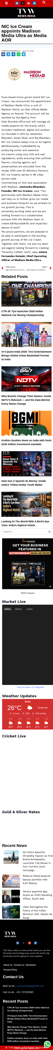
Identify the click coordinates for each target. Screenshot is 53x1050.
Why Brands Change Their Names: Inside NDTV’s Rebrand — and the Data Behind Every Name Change (26, 400)
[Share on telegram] (24, 54)
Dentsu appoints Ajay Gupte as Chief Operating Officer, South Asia (37, 895)
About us (8, 965)
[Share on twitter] (8, 54)
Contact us (19, 965)
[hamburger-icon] (6, 3)
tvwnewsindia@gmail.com (30, 986)
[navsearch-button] (42, 3)
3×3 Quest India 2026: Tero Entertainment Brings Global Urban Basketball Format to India (26, 355)
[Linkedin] (34, 3)
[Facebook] (17, 3)
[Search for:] (27, 531)
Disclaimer (31, 965)
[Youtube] (28, 3)
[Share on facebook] (3, 54)
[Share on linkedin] (13, 54)
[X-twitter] (23, 3)
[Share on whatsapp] (18, 54)
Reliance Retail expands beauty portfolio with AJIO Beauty (36, 879)
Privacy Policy (10, 970)
